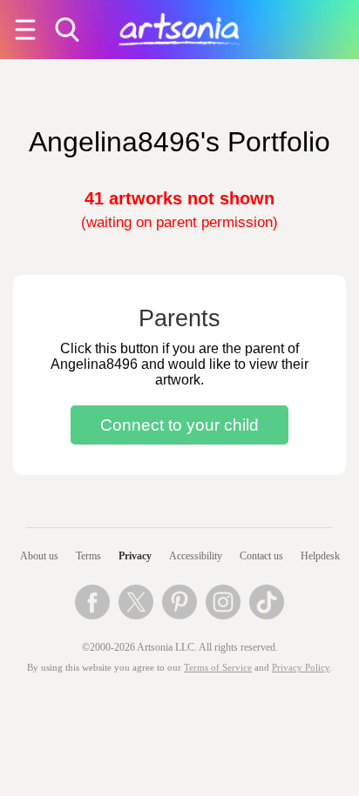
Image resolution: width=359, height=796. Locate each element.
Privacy (135, 556)
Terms (88, 556)
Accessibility (195, 556)
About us (39, 556)
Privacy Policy (300, 667)
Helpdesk (320, 556)
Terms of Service (218, 667)
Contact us (261, 556)
